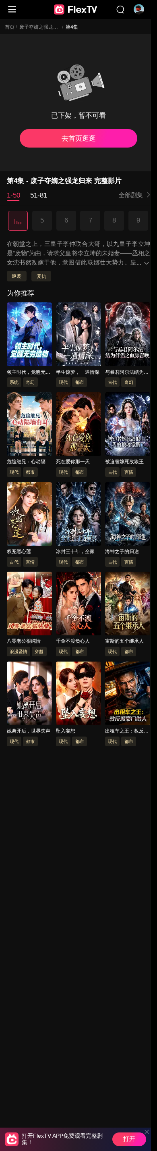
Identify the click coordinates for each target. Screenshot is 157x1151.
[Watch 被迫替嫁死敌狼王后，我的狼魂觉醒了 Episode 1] (128, 425)
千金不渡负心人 (73, 641)
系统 (14, 382)
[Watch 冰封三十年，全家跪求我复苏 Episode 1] (78, 515)
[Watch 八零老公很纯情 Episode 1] (29, 605)
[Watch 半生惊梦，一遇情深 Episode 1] (78, 335)
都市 (79, 382)
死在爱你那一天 (73, 461)
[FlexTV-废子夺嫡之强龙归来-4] (18, 221)
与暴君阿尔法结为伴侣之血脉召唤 (127, 372)
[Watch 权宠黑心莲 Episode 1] (29, 515)
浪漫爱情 (18, 651)
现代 (63, 382)
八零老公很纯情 (24, 641)
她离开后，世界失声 (28, 731)
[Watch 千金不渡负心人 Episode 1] (78, 605)
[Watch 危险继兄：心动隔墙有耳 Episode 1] (29, 425)
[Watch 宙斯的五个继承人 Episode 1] (128, 605)
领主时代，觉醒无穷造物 (28, 372)
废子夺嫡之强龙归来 (41, 27)
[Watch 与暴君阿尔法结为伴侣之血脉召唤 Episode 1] (128, 335)
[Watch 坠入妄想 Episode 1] (78, 695)
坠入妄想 (65, 731)
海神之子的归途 (122, 551)
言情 (128, 472)
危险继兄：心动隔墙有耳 (28, 462)
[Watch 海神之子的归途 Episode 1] (128, 515)
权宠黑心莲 (19, 551)
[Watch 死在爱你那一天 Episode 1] (78, 425)
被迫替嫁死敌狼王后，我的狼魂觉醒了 (127, 462)
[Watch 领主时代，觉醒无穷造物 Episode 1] (29, 335)
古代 (112, 382)
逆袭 (16, 276)
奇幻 (30, 382)
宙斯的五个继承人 (124, 641)
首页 (9, 27)
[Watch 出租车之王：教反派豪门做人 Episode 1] (128, 695)
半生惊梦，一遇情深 (77, 372)
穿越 (39, 651)
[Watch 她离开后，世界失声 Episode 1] (29, 695)
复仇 (41, 276)
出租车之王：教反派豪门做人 (127, 731)
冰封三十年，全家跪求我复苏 (77, 552)
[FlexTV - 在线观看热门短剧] (75, 9)
